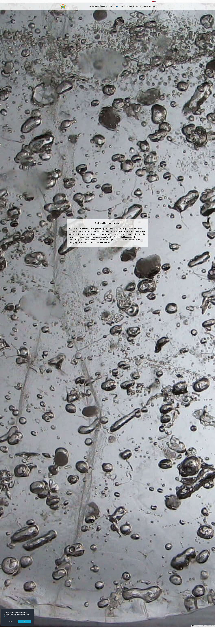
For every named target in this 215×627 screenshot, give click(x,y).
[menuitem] (98, 6)
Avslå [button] (10, 621)
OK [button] (24, 621)
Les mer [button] (6, 617)
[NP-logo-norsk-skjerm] (63, 6)
